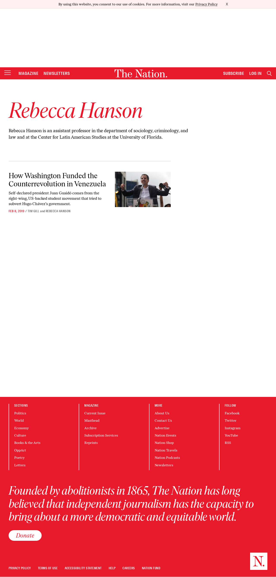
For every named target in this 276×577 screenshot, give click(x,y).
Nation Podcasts (167, 458)
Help (112, 568)
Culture (20, 435)
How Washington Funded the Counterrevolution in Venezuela (57, 179)
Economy (21, 428)
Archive (90, 428)
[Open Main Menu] (7, 73)
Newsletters (57, 73)
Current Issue (94, 413)
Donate (25, 535)
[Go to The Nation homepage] (141, 73)
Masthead (91, 420)
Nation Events (165, 435)
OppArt (20, 450)
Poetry (19, 458)
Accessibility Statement (83, 568)
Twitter (231, 420)
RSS (228, 443)
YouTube (231, 435)
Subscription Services (101, 435)
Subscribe (233, 73)
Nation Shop (164, 443)
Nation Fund (151, 568)
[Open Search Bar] (269, 73)
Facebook (232, 413)
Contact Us (163, 420)
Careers (128, 568)
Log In (255, 73)
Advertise (162, 428)
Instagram (232, 428)
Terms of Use (48, 568)
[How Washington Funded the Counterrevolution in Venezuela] (143, 189)
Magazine (28, 73)
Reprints (91, 443)
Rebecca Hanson (58, 211)
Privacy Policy (206, 4)
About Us (162, 413)
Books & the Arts (27, 443)
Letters (19, 465)
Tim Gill (33, 211)
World (19, 420)
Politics (20, 413)
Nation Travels (166, 450)
